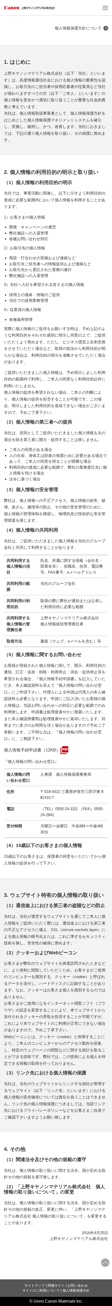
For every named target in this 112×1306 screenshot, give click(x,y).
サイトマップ (34, 1285)
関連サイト (56, 1285)
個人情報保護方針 (76, 1290)
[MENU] (104, 8)
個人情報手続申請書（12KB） (32, 750)
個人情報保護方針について (78, 28)
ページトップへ (105, 1262)
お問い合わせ (77, 1285)
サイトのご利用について (41, 1290)
